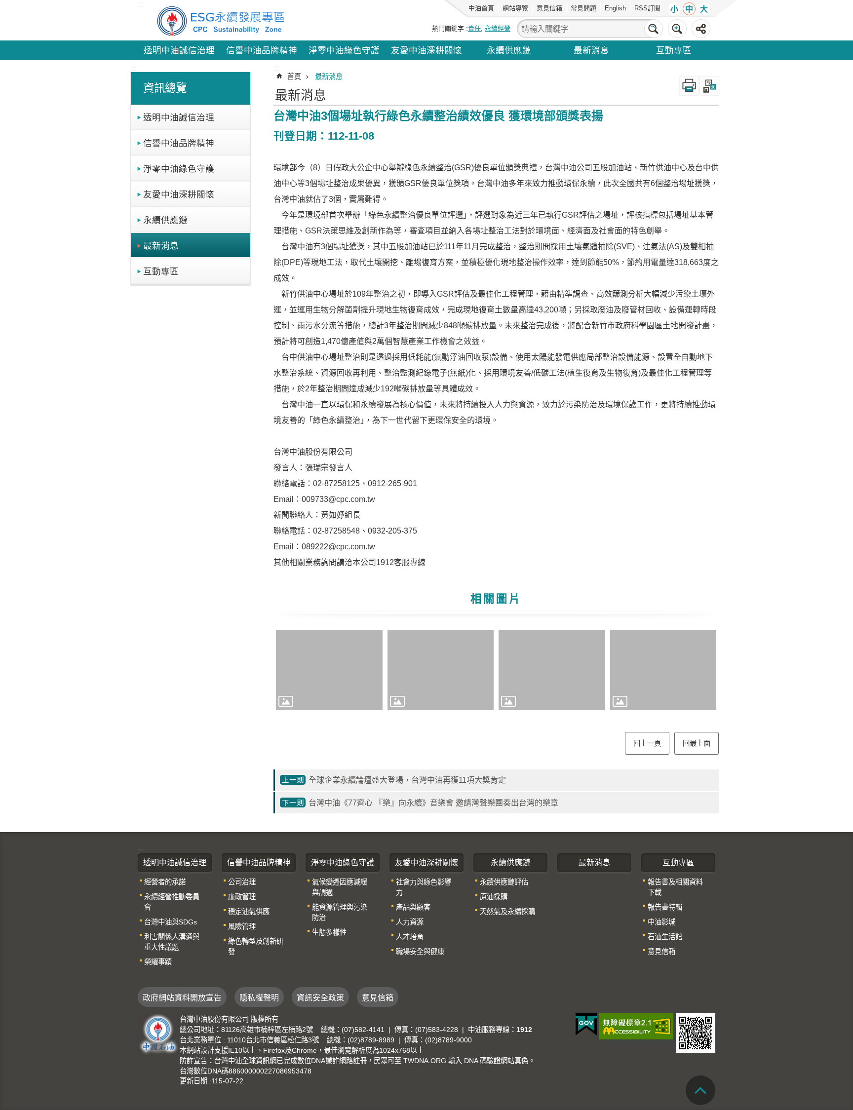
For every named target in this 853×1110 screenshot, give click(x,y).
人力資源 (410, 922)
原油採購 (493, 897)
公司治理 (242, 882)
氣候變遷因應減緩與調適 (339, 887)
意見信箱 (549, 8)
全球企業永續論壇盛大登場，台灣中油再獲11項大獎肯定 (407, 780)
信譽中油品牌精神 (261, 50)
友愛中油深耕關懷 (426, 50)
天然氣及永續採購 (507, 912)
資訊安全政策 (320, 998)
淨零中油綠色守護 (344, 50)
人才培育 (410, 937)
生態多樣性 (329, 932)
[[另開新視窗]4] (663, 670)
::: (133, 68)
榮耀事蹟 (158, 962)
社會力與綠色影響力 (423, 887)
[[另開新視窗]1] (329, 670)
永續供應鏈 (509, 50)
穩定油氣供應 (249, 912)
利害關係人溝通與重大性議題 (171, 942)
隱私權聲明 (259, 998)
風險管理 (242, 926)
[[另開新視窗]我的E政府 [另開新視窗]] (586, 1024)
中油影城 (661, 922)
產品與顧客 (413, 907)
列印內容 (689, 86)
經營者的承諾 (165, 882)
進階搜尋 (677, 28)
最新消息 (591, 50)
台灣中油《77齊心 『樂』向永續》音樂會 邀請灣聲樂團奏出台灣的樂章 (433, 803)
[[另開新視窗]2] (441, 670)
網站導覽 (515, 8)
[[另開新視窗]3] (552, 670)
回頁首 (700, 1090)
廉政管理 (242, 897)
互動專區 (674, 50)
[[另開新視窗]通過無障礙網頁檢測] (636, 1026)
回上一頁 (647, 743)
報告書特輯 (665, 907)
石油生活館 (665, 937)
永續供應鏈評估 (504, 882)
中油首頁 (481, 8)
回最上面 (696, 743)
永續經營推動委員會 (171, 902)
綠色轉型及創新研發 (255, 946)
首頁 (294, 76)
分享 (701, 28)
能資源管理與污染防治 (339, 912)
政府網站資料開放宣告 (182, 998)
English (615, 8)
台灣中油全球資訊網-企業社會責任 (223, 20)
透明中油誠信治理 (179, 50)
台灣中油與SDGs (170, 922)
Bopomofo (709, 86)
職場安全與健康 (420, 952)
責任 (474, 28)
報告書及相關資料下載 (675, 887)
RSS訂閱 (647, 8)
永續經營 (497, 28)
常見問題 (583, 8)
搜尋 (653, 28)
